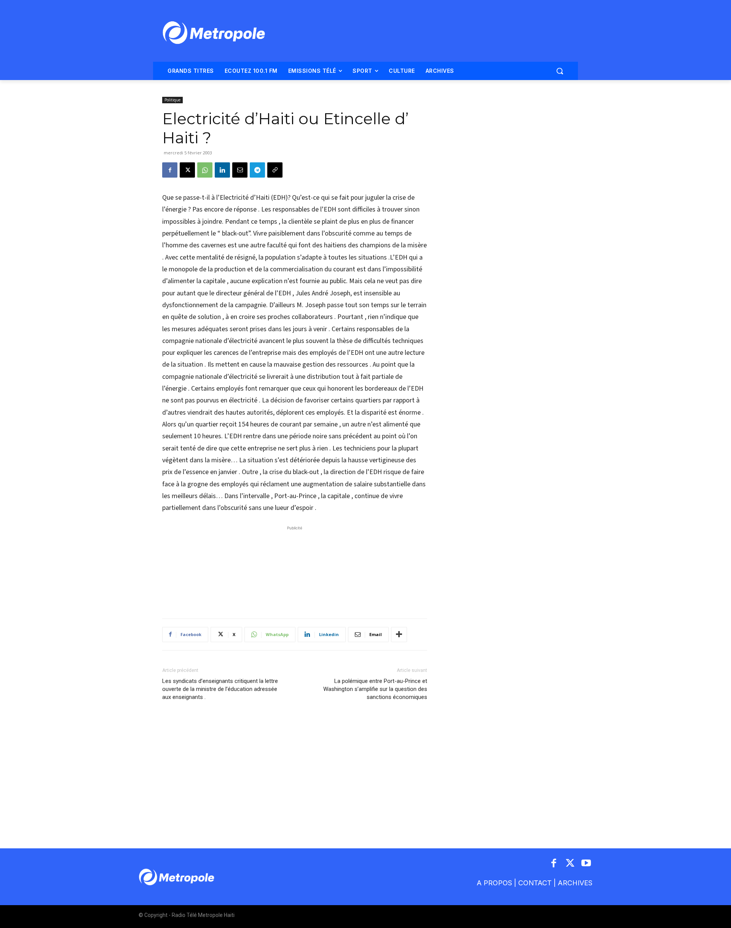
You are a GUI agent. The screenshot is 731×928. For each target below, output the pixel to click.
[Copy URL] (275, 170)
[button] (560, 71)
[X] (187, 170)
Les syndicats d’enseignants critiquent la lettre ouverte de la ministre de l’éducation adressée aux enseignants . (220, 689)
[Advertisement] (295, 568)
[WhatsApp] (204, 170)
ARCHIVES (575, 883)
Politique (172, 100)
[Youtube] (586, 863)
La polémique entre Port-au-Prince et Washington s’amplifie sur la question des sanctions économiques (375, 689)
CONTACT (535, 883)
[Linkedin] (222, 170)
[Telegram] (257, 170)
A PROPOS (494, 883)
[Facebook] (169, 170)
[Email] (239, 170)
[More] (399, 634)
